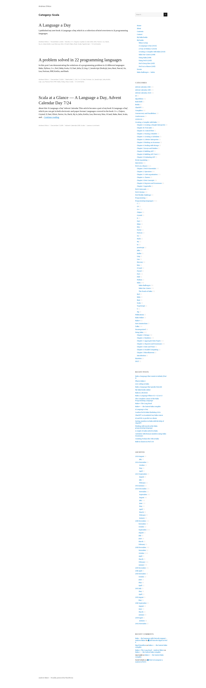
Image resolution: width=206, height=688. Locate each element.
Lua (52, 44)
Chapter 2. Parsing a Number (147, 134)
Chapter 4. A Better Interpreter (148, 139)
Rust (75, 44)
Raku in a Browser (141, 393)
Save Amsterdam (141, 323)
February (142, 483)
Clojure (76, 42)
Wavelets (138, 358)
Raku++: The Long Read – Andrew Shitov (149, 650)
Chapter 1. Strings (143, 335)
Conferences (139, 116)
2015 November (140, 574)
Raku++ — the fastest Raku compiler (148, 406)
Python (139, 280)
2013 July (138, 588)
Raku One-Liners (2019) (147, 55)
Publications (139, 315)
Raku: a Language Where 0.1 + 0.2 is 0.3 (148, 396)
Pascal (47, 82)
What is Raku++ (140, 381)
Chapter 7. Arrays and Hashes (147, 148)
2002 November (140, 624)
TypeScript (86, 44)
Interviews (139, 163)
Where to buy (143, 43)
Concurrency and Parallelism (145, 113)
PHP (55, 82)
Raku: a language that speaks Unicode (148, 387)
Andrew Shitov (45, 6)
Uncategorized (140, 329)
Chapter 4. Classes (143, 177)
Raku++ (137, 321)
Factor (99, 42)
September (143, 494)
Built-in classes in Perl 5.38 (144, 442)
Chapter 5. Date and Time (146, 347)
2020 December (141, 489)
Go (104, 42)
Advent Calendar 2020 (143, 93)
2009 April (139, 618)
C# (76, 79)
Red (138, 294)
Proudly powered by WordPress (62, 678)
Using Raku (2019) (145, 58)
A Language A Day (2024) (148, 46)
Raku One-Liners (145, 288)
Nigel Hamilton (140, 645)
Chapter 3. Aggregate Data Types (149, 341)
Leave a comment (93, 125)
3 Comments (79, 82)
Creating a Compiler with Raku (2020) (152, 52)
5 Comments (96, 44)
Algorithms (139, 99)
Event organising (141, 160)
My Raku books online (143, 390)
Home (139, 26)
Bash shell (69, 79)
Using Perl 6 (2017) (145, 60)
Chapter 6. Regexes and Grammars (149, 183)
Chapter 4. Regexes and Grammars (149, 344)
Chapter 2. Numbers (144, 338)
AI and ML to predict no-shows (146, 418)
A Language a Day (55, 25)
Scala (80, 44)
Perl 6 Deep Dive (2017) (147, 63)
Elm (95, 42)
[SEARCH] (165, 14)
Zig (138, 312)
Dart (88, 42)
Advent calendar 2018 (142, 87)
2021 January (139, 486)
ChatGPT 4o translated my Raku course (149, 415)
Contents (140, 31)
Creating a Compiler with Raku (146, 122)
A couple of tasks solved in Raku (146, 431)
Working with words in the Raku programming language (146, 427)
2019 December (140, 521)
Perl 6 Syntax (140, 192)
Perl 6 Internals (140, 189)
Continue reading (51, 117)
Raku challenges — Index (146, 72)
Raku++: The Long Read (143, 403)
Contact (139, 34)
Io (41, 44)
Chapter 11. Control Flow (145, 131)
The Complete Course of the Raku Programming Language (147, 400)
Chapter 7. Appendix (144, 186)
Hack (107, 42)
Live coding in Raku (142, 384)
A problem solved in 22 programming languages (80, 59)
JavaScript (98, 79)
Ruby (63, 82)
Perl (51, 82)
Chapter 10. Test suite (144, 128)
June (140, 503)
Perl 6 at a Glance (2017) (147, 66)
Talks (137, 326)
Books (67, 42)
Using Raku (139, 332)
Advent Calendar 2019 (72, 125)
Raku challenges (144, 285)
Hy (39, 44)
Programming (140, 198)
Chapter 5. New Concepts (145, 180)
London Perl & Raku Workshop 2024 (148, 412)
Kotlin (49, 44)
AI (136, 96)
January (142, 518)
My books (140, 40)
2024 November (140, 462)
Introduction (141, 356)
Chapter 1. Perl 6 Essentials (146, 169)
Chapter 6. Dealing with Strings (148, 145)
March (141, 512)
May (140, 468)
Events (139, 69)
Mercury (57, 44)
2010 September (141, 603)
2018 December (140, 547)
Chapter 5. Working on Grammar (148, 142)
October (142, 465)
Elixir (91, 42)
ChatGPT (138, 107)
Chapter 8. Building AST (145, 151)
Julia (44, 44)
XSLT (137, 361)
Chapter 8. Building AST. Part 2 (147, 154)
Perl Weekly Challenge (143, 195)
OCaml (66, 44)
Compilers (139, 110)
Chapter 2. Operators (144, 172)
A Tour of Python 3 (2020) (148, 49)
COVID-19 (138, 119)
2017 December (140, 568)
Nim (62, 44)
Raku (71, 44)
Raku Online (139, 318)
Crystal (81, 42)
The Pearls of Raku (145, 291)
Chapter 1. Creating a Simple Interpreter (151, 125)
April (141, 471)
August (141, 477)
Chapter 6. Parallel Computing (147, 350)
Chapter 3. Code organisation (147, 174)
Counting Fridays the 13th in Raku (147, 439)
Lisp (40, 82)
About (139, 28)
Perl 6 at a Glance (141, 166)
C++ (71, 42)
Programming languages (144, 201)
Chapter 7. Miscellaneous (145, 353)
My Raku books (142, 37)
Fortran (88, 79)
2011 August (139, 597)
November (142, 492)
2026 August (139, 456)
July (140, 459)
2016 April (138, 571)
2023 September (141, 474)
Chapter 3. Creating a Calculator (148, 137)
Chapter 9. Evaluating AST (146, 157)
